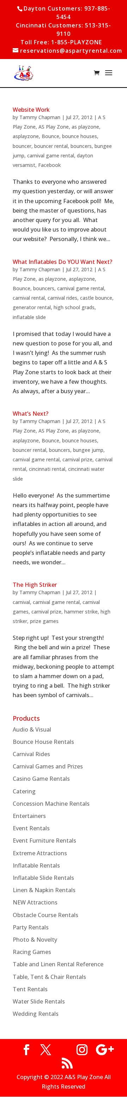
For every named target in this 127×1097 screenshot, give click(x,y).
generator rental (32, 307)
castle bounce (96, 297)
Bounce (50, 136)
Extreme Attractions (40, 853)
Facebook (49, 165)
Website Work (31, 109)
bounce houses (79, 136)
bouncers (81, 146)
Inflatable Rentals (36, 865)
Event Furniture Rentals (44, 840)
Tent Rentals (30, 989)
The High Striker (35, 585)
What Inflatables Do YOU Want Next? (62, 262)
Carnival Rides (31, 754)
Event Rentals (31, 828)
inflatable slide (29, 317)
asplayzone (26, 136)
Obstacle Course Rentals (45, 915)
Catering (24, 791)
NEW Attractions (35, 902)
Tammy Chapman (39, 117)
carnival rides (62, 297)
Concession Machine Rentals (51, 803)
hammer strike (81, 611)
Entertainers (29, 816)
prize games (44, 621)
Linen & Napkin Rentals (44, 890)
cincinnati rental (47, 469)
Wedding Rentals (36, 1014)
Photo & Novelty (35, 939)
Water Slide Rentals (39, 1001)
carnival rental (29, 297)
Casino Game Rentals (41, 779)
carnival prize (77, 459)
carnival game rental (50, 155)
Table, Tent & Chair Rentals (49, 977)
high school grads (74, 307)
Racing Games (32, 952)
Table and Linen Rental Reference (58, 964)
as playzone (85, 126)
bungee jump (88, 450)
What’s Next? (30, 413)
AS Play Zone (53, 126)
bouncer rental (51, 146)
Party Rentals (31, 927)
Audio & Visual (32, 729)
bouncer (22, 146)
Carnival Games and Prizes (48, 766)
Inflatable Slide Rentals (43, 878)
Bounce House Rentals (43, 742)
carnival (21, 602)
